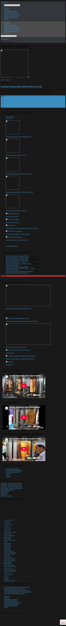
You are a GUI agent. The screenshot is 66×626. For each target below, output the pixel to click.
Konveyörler (4, 493)
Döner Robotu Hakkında (7, 489)
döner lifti (6, 555)
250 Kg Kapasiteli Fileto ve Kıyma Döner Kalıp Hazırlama (22, 228)
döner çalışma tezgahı (8, 574)
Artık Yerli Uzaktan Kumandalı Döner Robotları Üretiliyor (22, 321)
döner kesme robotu (9, 554)
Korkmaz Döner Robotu (10, 17)
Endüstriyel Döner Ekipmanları (12, 14)
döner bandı (7, 544)
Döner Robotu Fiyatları (12, 216)
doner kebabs (7, 537)
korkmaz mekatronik (9, 580)
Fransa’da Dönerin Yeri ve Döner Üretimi (17, 240)
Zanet (32, 268)
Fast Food (7, 10)
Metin (23, 262)
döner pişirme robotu (9, 558)
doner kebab (7, 534)
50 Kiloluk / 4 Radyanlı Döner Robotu (11, 483)
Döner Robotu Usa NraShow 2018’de (16, 210)
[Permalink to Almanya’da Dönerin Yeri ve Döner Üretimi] (14, 231)
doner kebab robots (9, 535)
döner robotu (7, 563)
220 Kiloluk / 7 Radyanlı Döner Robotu (11, 488)
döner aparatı (7, 543)
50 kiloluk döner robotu (8, 524)
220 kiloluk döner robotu (7, 529)
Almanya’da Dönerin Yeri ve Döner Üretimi (18, 234)
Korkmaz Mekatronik (12, 246)
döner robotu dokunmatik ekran (8, 568)
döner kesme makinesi (10, 552)
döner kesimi (7, 549)
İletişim (6, 19)
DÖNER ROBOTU (6, 496)
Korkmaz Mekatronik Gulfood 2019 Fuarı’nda (21, 86)
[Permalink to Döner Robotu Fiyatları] (12, 213)
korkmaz (6, 579)
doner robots (7, 538)
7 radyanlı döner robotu (7, 523)
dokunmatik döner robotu (10, 532)
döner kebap (7, 548)
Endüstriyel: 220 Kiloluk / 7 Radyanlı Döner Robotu (20, 359)
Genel (2, 80)
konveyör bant (6, 577)
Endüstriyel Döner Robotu (11, 16)
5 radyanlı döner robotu (7, 521)
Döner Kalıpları (5, 491)
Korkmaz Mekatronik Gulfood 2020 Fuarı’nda (18, 136)
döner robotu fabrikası (10, 569)
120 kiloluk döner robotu (7, 527)
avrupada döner (7, 530)
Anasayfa (6, 8)
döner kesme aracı (9, 551)
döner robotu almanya (9, 565)
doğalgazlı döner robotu (9, 540)
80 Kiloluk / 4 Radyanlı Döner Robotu (11, 485)
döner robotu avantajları (10, 566)
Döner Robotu (5, 2)
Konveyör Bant (10, 353)
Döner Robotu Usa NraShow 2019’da (16, 155)
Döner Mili (9, 364)
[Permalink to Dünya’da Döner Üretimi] (12, 219)
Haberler (7, 80)
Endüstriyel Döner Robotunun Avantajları (17, 273)
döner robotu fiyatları (10, 571)
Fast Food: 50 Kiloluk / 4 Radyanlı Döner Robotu (19, 271)
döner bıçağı (7, 546)
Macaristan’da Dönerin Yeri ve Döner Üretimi (18, 263)
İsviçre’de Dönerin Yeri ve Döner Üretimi (17, 256)
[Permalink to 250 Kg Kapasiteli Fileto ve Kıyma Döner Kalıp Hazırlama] (10, 225)
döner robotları (8, 562)
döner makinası (8, 557)
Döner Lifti (4, 494)
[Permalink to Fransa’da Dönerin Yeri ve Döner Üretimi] (14, 237)
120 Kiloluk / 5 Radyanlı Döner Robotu (11, 486)
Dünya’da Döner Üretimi (13, 222)
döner (5, 541)
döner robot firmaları (9, 560)
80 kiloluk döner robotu (7, 526)
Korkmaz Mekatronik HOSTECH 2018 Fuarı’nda (19, 192)
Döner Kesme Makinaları (11, 13)
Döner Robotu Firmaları (10, 11)
